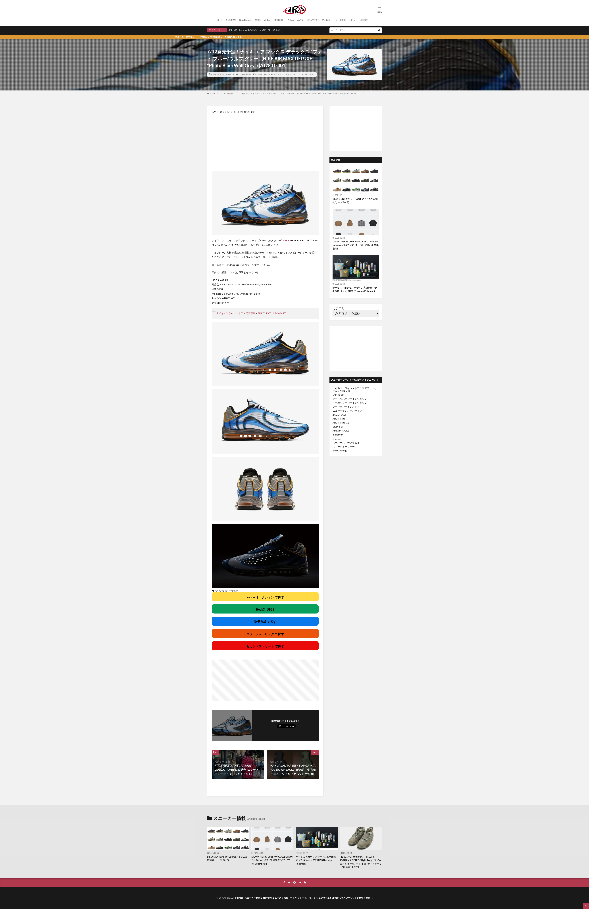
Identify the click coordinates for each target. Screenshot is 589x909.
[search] (379, 30)
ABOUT (364, 20)
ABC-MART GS (341, 423)
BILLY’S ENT (264, 313)
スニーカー (302, 74)
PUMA (290, 20)
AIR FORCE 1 (274, 30)
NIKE (219, 20)
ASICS (258, 20)
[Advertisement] (265, 140)
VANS (300, 20)
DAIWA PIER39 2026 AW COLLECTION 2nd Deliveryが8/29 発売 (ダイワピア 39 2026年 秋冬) (356, 245)
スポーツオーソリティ (345, 446)
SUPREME (231, 20)
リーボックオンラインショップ (350, 403)
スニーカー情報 (244, 74)
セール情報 (340, 20)
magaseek (338, 434)
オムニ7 (337, 438)
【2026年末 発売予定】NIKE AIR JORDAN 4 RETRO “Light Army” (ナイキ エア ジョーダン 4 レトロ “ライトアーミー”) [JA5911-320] (360, 862)
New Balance (245, 20)
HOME (212, 94)
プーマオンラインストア (346, 407)
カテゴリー (340, 308)
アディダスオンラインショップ (350, 399)
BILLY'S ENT (339, 427)
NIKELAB (345, 391)
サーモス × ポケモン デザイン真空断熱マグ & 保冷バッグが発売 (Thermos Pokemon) (355, 289)
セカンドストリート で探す (265, 646)
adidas (267, 20)
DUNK (263, 30)
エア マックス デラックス (286, 74)
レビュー (353, 20)
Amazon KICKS (341, 431)
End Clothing (339, 450)
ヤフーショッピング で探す (265, 634)
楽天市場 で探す (265, 621)
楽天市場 (250, 313)
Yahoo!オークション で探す (265, 597)
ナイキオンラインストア (229, 313)
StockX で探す (265, 609)
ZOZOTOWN (340, 415)
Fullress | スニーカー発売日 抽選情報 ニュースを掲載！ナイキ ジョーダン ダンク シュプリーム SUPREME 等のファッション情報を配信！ (303, 898)
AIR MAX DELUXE (262, 74)
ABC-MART (279, 313)
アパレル (326, 20)
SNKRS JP (338, 395)
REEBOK (278, 20)
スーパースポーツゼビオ (346, 442)
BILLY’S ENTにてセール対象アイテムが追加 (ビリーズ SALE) (355, 201)
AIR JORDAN (251, 30)
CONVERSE (313, 20)
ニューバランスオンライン (347, 411)
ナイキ (311, 74)
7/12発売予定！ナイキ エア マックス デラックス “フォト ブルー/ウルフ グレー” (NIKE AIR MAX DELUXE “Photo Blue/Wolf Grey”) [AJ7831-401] (296, 93)
